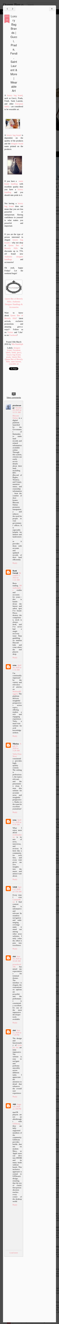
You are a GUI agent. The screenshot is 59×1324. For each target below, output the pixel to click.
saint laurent (16, 362)
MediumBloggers (17, 692)
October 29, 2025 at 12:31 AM (17, 410)
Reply (15, 563)
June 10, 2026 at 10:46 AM (17, 958)
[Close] (52, 9)
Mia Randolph (17, 344)
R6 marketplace (17, 587)
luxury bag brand (14, 95)
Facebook (13, 335)
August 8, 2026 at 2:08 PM (17, 1106)
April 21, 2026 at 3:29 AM (17, 747)
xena (14, 665)
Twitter (10, 332)
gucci (19, 352)
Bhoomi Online (16, 417)
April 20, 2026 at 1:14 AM (17, 667)
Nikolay (16, 744)
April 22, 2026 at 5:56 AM (17, 889)
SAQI (15, 887)
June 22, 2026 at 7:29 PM (17, 1032)
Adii (14, 1104)
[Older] (12, 9)
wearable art (14, 364)
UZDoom (16, 1124)
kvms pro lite (17, 1046)
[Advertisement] (38, 59)
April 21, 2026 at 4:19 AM (17, 822)
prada (8, 357)
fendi (14, 352)
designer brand (17, 144)
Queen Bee (16, 357)
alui (14, 956)
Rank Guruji (15, 572)
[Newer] (7, 9)
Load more (14, 1253)
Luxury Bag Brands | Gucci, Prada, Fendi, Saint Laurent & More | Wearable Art (13, 53)
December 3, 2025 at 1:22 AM (17, 576)
